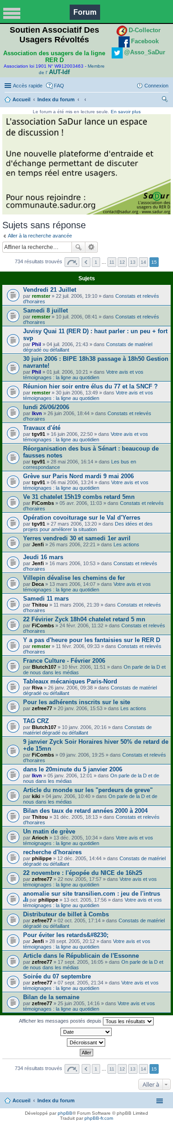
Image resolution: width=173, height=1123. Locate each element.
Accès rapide (27, 85)
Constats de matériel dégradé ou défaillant (87, 729)
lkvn (37, 413)
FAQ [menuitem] (59, 85)
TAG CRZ (36, 721)
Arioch (40, 837)
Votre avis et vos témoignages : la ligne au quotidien (83, 374)
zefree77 (42, 708)
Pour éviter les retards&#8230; (65, 935)
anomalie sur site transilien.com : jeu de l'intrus (91, 893)
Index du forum (56, 99)
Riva (37, 687)
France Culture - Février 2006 (64, 660)
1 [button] (96, 262)
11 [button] (111, 262)
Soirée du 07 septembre (57, 976)
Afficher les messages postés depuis (61, 1021)
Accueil (21, 99)
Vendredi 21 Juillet (49, 289)
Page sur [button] (72, 262)
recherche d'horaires (52, 852)
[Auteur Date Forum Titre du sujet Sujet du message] (86, 1032)
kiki (36, 796)
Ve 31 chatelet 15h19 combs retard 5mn (79, 496)
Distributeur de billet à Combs (66, 914)
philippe (42, 858)
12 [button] (122, 262)
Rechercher (78, 247)
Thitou (40, 605)
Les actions (126, 544)
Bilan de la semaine (51, 997)
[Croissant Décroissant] (86, 1042)
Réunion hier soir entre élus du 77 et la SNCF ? (90, 386)
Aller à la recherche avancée (40, 235)
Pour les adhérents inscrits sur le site (76, 702)
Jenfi (38, 544)
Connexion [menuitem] (156, 85)
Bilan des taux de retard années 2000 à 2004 (85, 810)
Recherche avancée (91, 247)
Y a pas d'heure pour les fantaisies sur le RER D (91, 640)
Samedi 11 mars (46, 598)
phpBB (65, 1113)
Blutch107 (44, 667)
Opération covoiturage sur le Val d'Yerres (81, 517)
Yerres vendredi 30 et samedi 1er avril (77, 538)
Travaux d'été (41, 427)
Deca (38, 584)
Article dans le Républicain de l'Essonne (81, 955)
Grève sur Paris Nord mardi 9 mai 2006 (78, 476)
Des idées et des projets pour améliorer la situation (88, 526)
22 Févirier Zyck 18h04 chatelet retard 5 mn (84, 619)
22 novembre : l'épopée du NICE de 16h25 (82, 872)
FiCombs (43, 503)
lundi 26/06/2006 (46, 407)
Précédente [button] (86, 262)
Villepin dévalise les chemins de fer (74, 577)
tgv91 (38, 434)
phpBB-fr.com (98, 1118)
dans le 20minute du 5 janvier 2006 (72, 769)
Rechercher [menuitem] (164, 100)
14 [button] (143, 262)
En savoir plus (126, 111)
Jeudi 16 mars (43, 557)
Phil (36, 344)
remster (41, 296)
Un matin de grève (49, 831)
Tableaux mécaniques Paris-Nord (70, 681)
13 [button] (133, 262)
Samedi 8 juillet (45, 310)
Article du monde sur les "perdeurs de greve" (88, 790)
